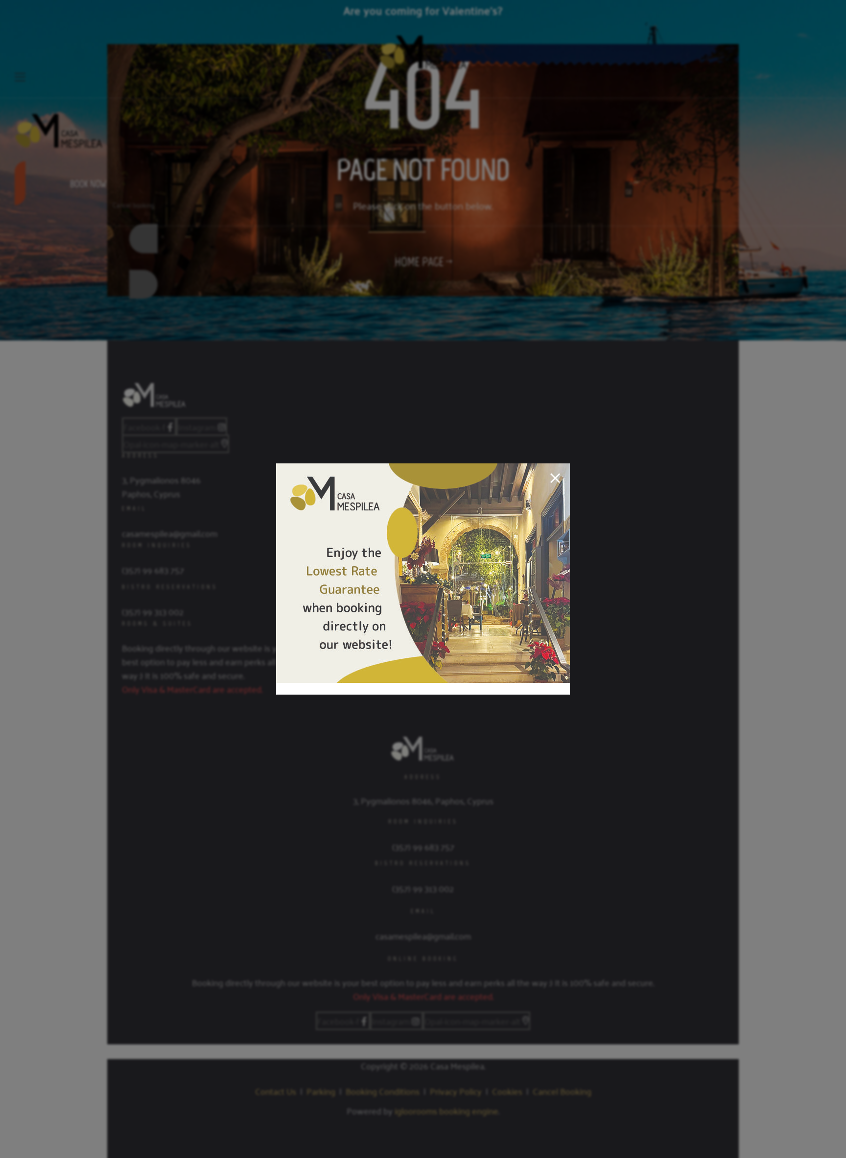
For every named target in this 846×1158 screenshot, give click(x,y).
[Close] (555, 478)
